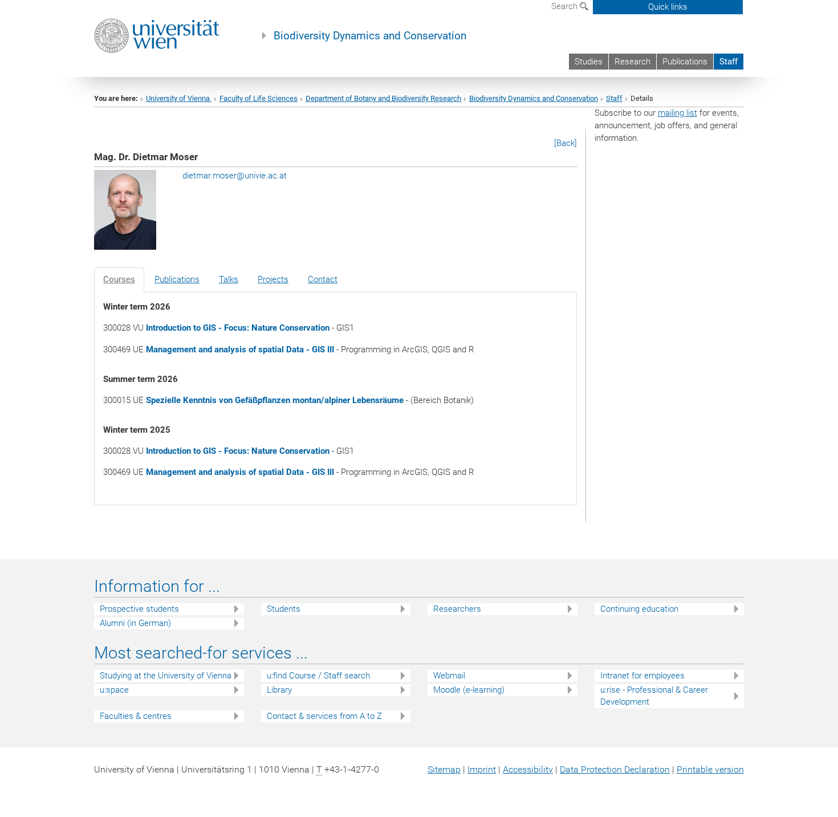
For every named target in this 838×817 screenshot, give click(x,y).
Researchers (457, 609)
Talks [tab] (228, 279)
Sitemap (444, 769)
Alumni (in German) (135, 623)
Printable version (710, 769)
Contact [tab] (322, 279)
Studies (589, 61)
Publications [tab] (177, 279)
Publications (684, 61)
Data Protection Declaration (615, 769)
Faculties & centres (136, 716)
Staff (728, 61)
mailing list (677, 113)
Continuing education (639, 609)
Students (283, 609)
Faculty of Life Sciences (258, 98)
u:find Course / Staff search (318, 675)
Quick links (668, 7)
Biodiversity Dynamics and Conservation (370, 36)
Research (632, 61)
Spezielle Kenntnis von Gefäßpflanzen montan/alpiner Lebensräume (275, 400)
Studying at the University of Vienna (165, 675)
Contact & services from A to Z (324, 716)
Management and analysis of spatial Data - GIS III (240, 349)
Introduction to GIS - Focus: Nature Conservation (237, 328)
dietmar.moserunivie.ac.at (234, 175)
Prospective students (139, 609)
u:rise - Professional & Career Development (654, 696)
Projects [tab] (273, 279)
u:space (114, 690)
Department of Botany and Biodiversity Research (383, 98)
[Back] (565, 143)
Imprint (481, 769)
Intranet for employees (642, 675)
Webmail (449, 675)
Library (279, 690)
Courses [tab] (119, 279)
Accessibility (528, 769)
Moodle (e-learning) (469, 690)
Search (565, 6)
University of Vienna (178, 98)
